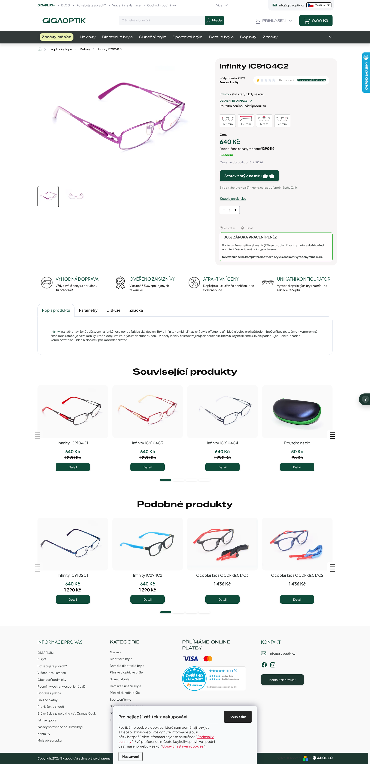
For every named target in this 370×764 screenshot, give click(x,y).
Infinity (224, 94)
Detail (73, 467)
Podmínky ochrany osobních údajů (61, 686)
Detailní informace (233, 100)
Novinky (115, 652)
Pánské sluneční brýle (125, 692)
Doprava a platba (49, 693)
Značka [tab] (136, 310)
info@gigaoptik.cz (282, 653)
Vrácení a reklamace (126, 5)
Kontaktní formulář (282, 680)
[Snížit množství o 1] (224, 211)
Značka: (229, 82)
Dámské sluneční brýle (125, 686)
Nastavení (130, 756)
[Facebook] (264, 664)
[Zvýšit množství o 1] (235, 211)
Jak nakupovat (47, 720)
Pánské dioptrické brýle (126, 672)
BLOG (65, 5)
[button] (165, 480)
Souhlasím (238, 717)
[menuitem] (56, 37)
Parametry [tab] (88, 310)
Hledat (217, 20)
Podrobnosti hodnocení (311, 80)
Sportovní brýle (120, 699)
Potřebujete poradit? (91, 5)
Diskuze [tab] (114, 310)
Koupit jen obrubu (233, 198)
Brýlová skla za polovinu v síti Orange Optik (66, 713)
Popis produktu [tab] (56, 310)
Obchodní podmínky (161, 5)
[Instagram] (273, 664)
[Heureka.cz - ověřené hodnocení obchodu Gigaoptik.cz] (214, 678)
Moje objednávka (49, 740)
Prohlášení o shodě (50, 706)
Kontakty (43, 734)
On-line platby (47, 700)
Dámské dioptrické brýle (127, 665)
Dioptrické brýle (121, 659)
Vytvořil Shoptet (288, 758)
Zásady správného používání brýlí (60, 727)
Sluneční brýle (120, 679)
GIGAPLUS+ (46, 5)
